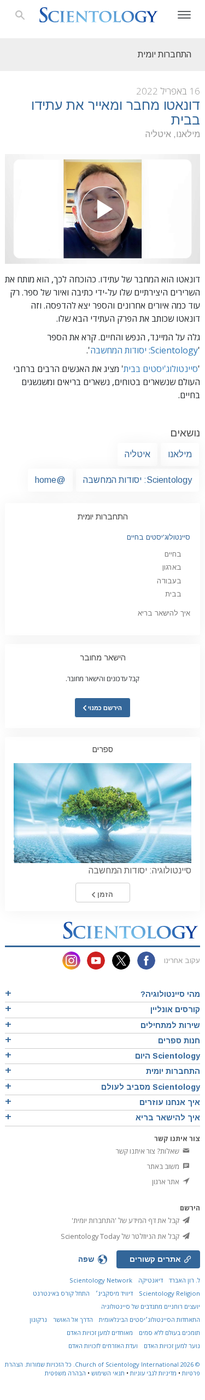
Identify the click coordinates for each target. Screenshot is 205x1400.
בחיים (173, 554)
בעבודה (169, 581)
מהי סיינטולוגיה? (170, 994)
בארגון (171, 567)
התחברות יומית (103, 516)
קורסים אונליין (175, 1009)
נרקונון (38, 1319)
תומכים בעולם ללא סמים (169, 1332)
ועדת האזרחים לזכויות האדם (103, 1346)
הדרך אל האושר (73, 1319)
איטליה (137, 454)
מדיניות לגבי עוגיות (153, 1373)
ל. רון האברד (184, 1280)
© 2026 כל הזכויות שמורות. (111, 1364)
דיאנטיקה (150, 1280)
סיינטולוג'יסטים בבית (161, 369)
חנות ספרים (179, 1040)
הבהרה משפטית (65, 1373)
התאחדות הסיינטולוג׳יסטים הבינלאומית (149, 1319)
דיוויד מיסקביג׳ (114, 1293)
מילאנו (180, 454)
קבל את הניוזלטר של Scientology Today (121, 1236)
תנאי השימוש (108, 1373)
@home (50, 480)
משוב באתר (164, 1166)
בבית (173, 594)
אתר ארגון (166, 1181)
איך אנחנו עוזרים (169, 1102)
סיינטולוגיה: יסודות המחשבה (140, 870)
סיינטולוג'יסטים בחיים (158, 537)
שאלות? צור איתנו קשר (148, 1151)
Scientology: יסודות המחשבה (144, 350)
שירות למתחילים (170, 1025)
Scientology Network (100, 1280)
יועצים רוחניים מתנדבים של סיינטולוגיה (150, 1306)
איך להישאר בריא (164, 613)
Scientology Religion (169, 1293)
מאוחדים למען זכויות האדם (100, 1332)
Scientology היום (167, 1056)
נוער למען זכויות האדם (172, 1346)
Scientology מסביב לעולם (150, 1087)
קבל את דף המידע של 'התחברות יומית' (126, 1220)
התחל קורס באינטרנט (61, 1293)
